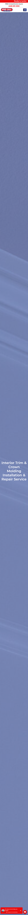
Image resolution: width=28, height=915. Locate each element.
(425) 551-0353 (14, 6)
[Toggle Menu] (25, 10)
